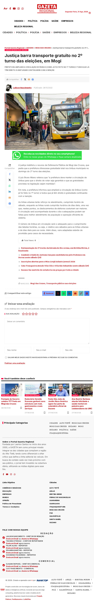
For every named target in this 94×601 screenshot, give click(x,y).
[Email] (29, 79)
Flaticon (8, 599)
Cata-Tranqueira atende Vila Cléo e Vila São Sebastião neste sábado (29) (55, 266)
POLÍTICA (21, 32)
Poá (54, 590)
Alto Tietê (64, 423)
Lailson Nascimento (22, 88)
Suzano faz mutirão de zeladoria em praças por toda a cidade (50, 270)
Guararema (84, 583)
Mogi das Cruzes (37, 283)
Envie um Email (12, 539)
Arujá (68, 580)
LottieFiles (27, 599)
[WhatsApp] (22, 8)
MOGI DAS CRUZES (21, 50)
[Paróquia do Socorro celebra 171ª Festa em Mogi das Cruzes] (11, 390)
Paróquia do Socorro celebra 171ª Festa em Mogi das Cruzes (11, 401)
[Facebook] (10, 8)
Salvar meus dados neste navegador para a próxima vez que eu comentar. (43, 357)
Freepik (39, 596)
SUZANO (52, 395)
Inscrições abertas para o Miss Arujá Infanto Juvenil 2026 (48, 262)
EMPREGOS (60, 32)
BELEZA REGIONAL (80, 32)
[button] (5, 8)
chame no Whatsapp (29, 539)
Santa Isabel (82, 590)
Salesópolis (65, 590)
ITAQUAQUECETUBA (58, 433)
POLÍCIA (34, 32)
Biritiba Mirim (82, 580)
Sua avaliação (12, 314)
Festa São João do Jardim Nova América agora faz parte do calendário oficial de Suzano (58, 404)
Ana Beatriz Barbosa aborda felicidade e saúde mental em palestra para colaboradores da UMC (82, 404)
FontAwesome (17, 599)
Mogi (80, 426)
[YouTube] (14, 8)
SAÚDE (46, 32)
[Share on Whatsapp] (10, 186)
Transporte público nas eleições (61, 283)
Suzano (72, 426)
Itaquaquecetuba (60, 586)
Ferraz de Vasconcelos (62, 583)
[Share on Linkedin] (10, 192)
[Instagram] (18, 8)
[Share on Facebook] (21, 79)
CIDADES (8, 32)
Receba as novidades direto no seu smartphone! (49, 153)
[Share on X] (25, 79)
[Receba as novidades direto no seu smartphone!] (16, 155)
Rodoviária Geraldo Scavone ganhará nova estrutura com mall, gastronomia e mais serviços (35, 404)
